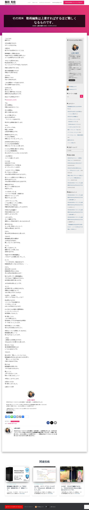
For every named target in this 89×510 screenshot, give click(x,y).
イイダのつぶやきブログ (73, 127)
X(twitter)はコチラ (73, 89)
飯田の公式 (70, 140)
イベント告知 (70, 142)
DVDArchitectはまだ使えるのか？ (75, 163)
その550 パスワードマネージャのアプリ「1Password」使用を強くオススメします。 (44, 488)
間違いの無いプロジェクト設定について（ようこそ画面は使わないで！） (75, 178)
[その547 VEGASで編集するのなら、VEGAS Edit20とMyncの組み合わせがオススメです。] (71, 474)
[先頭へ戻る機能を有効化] (86, 501)
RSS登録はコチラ (73, 86)
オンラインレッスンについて (44, 2)
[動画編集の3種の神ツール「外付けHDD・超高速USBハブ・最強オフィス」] (17, 474)
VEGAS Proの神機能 (72, 116)
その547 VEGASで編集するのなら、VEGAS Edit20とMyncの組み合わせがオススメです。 (71, 488)
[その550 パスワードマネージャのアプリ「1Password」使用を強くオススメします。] (44, 474)
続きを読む (22, 493)
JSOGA (72, 229)
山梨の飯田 (71, 199)
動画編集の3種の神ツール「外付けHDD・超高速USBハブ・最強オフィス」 (17, 488)
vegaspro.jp (9, 412)
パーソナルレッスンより (15, 421)
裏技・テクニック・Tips (73, 129)
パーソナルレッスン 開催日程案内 (75, 135)
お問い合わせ (52, 506)
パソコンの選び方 (72, 113)
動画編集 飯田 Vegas (12, 423)
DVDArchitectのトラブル (73, 124)
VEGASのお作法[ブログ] (57, 2)
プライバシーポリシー (28, 506)
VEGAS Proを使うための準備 (74, 111)
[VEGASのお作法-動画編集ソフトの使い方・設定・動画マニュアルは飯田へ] (10, 2)
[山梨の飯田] (7, 429)
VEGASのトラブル (72, 121)
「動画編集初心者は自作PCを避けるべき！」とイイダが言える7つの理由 (75, 227)
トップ (29, 2)
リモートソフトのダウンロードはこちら (14, 506)
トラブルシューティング (73, 119)
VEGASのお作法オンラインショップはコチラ (73, 2)
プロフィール (34, 2)
